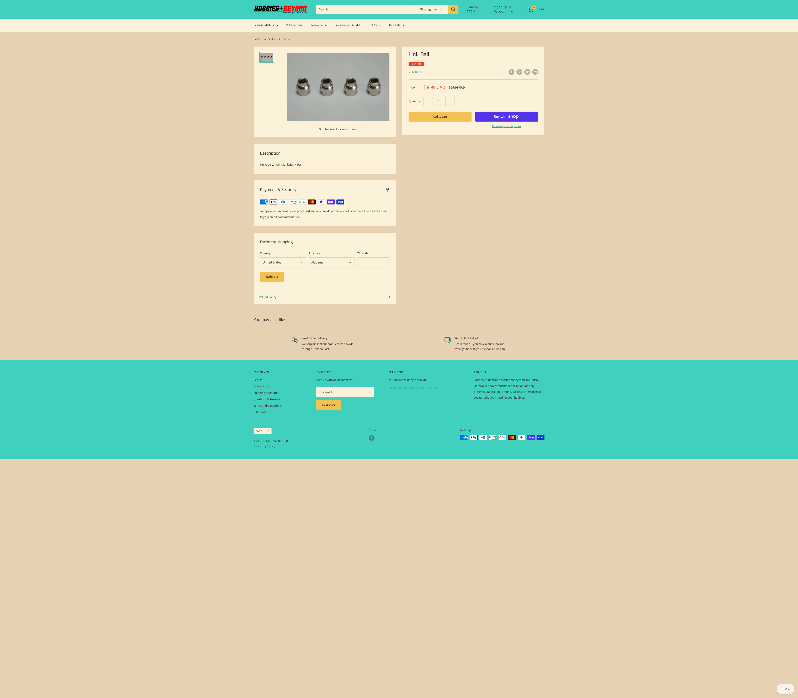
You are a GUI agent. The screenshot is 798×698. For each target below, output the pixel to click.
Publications (294, 25)
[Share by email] (535, 72)
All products (270, 39)
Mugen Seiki (416, 72)
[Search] (453, 9)
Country (265, 253)
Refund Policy (267, 297)
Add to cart (440, 116)
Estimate (272, 276)
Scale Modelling (264, 25)
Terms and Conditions (268, 405)
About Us (394, 25)
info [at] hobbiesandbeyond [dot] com (413, 388)
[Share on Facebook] (511, 72)
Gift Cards (375, 25)
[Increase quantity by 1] (450, 101)
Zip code (362, 253)
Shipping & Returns (266, 393)
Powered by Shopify (265, 446)
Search (258, 380)
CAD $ (259, 431)
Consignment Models (347, 25)
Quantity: (415, 101)
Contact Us (261, 386)
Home (257, 39)
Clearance (316, 25)
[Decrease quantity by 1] (428, 101)
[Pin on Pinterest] (519, 72)
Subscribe (328, 404)
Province (314, 253)
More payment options (506, 126)
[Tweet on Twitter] (527, 72)
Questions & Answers (267, 399)
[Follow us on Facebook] (371, 438)
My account (501, 11)
